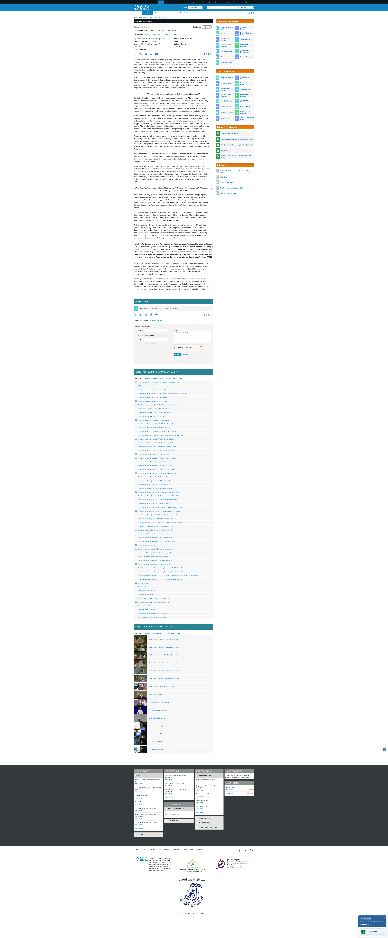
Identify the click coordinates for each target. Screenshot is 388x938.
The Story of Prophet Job (146, 594)
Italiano (220, 2)
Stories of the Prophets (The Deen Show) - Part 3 (164, 655)
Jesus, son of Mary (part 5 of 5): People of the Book (154, 564)
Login (185, 7)
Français (180, 2)
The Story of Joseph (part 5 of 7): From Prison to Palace (156, 469)
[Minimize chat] (384, 917)
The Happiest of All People (146, 609)
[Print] (146, 54)
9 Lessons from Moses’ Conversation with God (153, 613)
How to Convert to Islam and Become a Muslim (237, 139)
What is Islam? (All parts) (229, 133)
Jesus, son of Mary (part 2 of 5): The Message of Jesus (156, 553)
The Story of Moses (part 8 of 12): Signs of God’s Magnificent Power (160, 507)
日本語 (214, 2)
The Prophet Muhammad (244, 51)
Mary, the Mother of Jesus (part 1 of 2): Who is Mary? (155, 537)
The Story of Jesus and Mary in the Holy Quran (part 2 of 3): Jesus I (160, 568)
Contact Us (243, 13)
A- (204, 27)
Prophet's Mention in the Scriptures (160, 702)
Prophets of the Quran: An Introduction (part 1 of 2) (154, 598)
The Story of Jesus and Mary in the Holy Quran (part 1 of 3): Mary (159, 382)
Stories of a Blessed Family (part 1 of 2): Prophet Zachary (156, 526)
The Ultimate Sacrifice (156, 749)
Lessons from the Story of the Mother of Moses (153, 617)
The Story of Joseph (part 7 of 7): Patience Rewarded (155, 477)
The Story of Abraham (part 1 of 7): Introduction (153, 420)
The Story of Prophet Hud (146, 590)
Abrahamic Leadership (156, 726)
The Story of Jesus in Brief (146, 545)
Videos (157, 13)
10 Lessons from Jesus (145, 386)
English (161, 2)
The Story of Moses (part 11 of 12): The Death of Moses (156, 518)
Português (202, 2)
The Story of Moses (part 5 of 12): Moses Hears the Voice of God (159, 496)
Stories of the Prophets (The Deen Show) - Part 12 (165, 678)
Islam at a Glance (170, 13)
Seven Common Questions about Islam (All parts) (236, 156)
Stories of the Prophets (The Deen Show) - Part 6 (164, 671)
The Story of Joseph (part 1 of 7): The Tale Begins (154, 454)
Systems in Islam (226, 62)
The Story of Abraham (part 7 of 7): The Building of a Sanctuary (158, 443)
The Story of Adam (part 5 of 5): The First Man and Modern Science (160, 405)
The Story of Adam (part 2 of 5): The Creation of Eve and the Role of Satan (162, 393)
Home (138, 13)
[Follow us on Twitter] (245, 850)
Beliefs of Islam (143, 17)
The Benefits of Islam (245, 28)
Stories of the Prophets (154, 17)
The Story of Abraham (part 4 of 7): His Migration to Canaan (157, 431)
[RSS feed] (251, 850)
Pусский (194, 2)
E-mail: (141, 339)
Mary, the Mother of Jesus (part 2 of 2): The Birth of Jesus (156, 541)
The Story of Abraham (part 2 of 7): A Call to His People (155, 424)
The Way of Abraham (155, 741)
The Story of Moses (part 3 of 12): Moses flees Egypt (155, 488)
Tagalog (227, 2)
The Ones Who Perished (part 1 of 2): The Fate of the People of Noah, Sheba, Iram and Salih (168, 575)
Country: (140, 335)
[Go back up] (384, 749)
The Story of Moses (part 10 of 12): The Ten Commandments (157, 515)
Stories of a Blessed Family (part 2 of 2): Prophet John (155, 530)
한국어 (245, 2)
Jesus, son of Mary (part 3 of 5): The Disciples (153, 556)
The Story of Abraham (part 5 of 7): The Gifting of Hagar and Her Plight (161, 435)
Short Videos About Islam (247, 118)
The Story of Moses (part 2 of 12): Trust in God (153, 484)
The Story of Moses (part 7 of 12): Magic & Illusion (154, 503)
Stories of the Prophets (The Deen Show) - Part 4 (164, 663)
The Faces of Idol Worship (157, 734)
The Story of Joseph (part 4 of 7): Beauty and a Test (154, 465)
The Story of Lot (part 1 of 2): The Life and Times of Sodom (157, 446)
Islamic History (245, 57)
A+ (210, 27)
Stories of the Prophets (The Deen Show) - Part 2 (164, 647)
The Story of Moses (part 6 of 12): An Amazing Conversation (157, 499)
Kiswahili (238, 2)
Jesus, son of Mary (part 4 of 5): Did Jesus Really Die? (155, 560)
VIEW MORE (139, 829)
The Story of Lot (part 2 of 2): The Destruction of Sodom (156, 450)
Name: (140, 330)
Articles (146, 13)
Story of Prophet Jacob (145, 606)
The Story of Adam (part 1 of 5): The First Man (153, 390)
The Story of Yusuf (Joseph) (158, 710)
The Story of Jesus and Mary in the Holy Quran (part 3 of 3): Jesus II (160, 572)
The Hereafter (245, 39)
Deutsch (188, 2)
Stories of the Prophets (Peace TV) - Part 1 (162, 686)
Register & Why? (195, 7)
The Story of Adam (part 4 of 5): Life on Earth (152, 401)
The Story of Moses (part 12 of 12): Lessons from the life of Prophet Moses (162, 522)
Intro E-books (184, 13)
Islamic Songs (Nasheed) (245, 112)
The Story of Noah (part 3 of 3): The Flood (151, 416)
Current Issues (226, 57)
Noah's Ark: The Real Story (157, 718)
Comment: (177, 330)
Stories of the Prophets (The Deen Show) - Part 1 (164, 639)
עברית (251, 2)
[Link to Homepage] (141, 7)
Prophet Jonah (143, 583)
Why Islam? (225, 151)
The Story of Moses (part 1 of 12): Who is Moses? (154, 481)
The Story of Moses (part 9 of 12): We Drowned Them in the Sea (159, 511)
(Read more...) (139, 783)
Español (173, 2)
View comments (157, 320)
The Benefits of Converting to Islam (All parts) (237, 145)
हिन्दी (233, 2)
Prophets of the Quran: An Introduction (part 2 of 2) (154, 602)
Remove (251, 789)
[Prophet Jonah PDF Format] (151, 54)
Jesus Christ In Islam (155, 694)
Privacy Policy (188, 849)
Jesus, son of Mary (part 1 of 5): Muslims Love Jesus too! (156, 549)
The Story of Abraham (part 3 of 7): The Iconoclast (154, 428)
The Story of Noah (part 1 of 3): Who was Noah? (153, 409)
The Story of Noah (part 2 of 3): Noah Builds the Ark (154, 412)
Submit (177, 354)
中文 (208, 2)
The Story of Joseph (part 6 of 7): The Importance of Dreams (157, 473)
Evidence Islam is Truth (227, 28)
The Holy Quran (226, 51)
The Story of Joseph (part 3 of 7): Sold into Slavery (154, 462)
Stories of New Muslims (226, 45)
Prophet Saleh (142, 587)
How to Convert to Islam (246, 34)
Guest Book (197, 13)
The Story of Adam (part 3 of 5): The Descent (152, 397)
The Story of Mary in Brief (146, 534)
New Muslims (225, 118)
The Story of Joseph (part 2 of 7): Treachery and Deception (157, 458)
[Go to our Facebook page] (239, 850)
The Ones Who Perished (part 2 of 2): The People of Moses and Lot (160, 579)
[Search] (238, 7)
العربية (167, 2)
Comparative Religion (244, 45)
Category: (138, 34)
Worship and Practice (225, 39)
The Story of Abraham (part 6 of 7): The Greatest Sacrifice (156, 439)
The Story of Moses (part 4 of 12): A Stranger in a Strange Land (158, 492)
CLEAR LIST (250, 793)
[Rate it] (135, 54)
